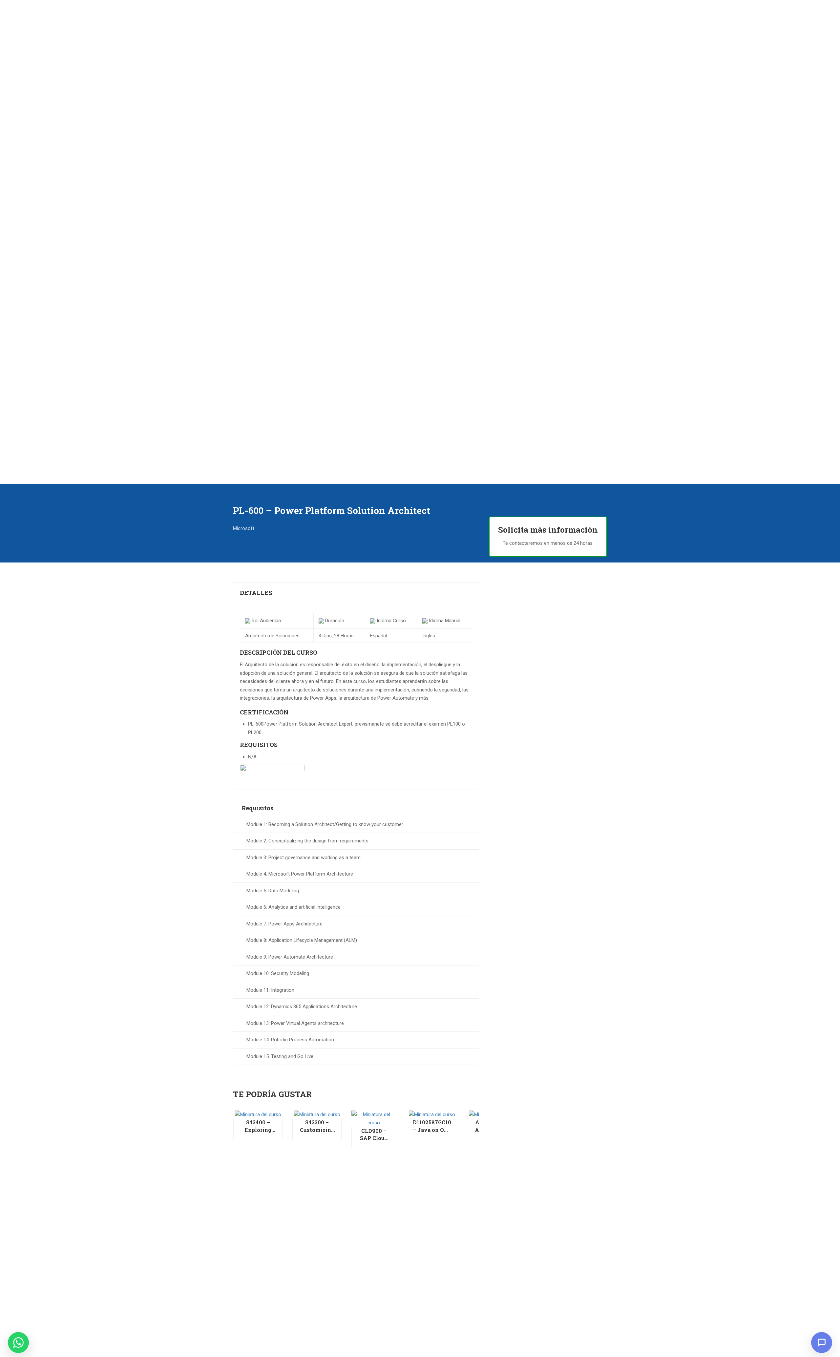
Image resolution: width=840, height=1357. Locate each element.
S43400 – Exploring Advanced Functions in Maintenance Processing (258, 1126)
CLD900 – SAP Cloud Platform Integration (373, 1134)
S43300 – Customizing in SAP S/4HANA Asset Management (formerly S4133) (317, 1126)
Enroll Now (258, 1114)
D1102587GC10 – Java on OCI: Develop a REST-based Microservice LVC (432, 1126)
